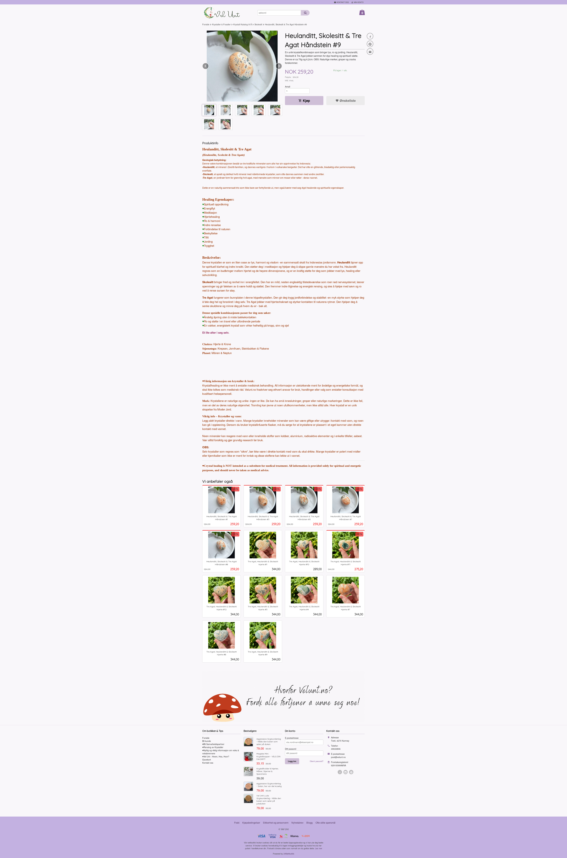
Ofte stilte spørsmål (325, 822)
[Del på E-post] (370, 51)
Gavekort (206, 759)
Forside (205, 24)
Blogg (309, 822)
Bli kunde (206, 741)
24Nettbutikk (289, 853)
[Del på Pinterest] (370, 44)
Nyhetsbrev (297, 822)
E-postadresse (292, 737)
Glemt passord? (316, 761)
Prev (208, 65)
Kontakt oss (207, 762)
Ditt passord (290, 748)
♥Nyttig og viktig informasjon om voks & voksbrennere (220, 752)
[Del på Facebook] (370, 36)
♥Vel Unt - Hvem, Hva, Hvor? (215, 756)
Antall (287, 86)
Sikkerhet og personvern (276, 822)
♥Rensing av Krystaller (212, 747)
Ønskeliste (347, 100)
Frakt (236, 822)
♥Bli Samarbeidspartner (213, 744)
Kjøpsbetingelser (251, 822)
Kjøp (306, 100)
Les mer (318, 848)
